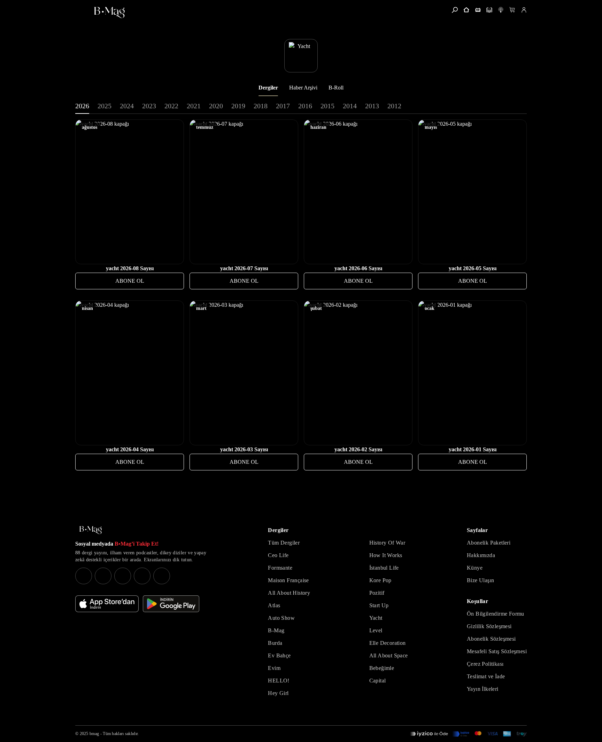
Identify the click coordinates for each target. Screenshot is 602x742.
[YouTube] (103, 576)
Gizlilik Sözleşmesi (489, 626)
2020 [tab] (216, 106)
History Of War (387, 543)
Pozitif (377, 593)
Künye (475, 568)
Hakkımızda (481, 555)
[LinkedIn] (142, 576)
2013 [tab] (372, 106)
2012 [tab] (394, 106)
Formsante (280, 568)
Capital (377, 681)
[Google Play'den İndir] (171, 603)
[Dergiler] (478, 10)
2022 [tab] (171, 106)
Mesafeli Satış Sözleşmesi (497, 651)
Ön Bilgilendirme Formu (495, 614)
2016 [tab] (305, 106)
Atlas (274, 605)
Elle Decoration (387, 643)
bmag (94, 733)
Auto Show (281, 618)
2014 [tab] (350, 106)
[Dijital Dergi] (489, 10)
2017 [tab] (283, 106)
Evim (274, 668)
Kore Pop (380, 580)
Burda (275, 643)
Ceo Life (278, 555)
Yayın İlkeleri (483, 689)
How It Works (385, 555)
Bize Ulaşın (480, 580)
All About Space (388, 655)
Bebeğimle (381, 668)
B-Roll (336, 88)
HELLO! (278, 681)
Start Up (379, 605)
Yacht (376, 618)
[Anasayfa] (466, 10)
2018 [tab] (261, 106)
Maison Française (288, 580)
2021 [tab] (194, 106)
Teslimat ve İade (486, 676)
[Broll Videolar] (501, 10)
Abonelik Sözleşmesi (491, 639)
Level (376, 630)
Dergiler (268, 88)
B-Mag (276, 630)
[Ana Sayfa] (90, 530)
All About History (289, 593)
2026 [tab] (82, 106)
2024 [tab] (127, 106)
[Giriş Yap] (524, 10)
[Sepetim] (512, 10)
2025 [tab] (104, 106)
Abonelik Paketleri (488, 543)
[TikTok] (161, 576)
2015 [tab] (327, 106)
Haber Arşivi (303, 88)
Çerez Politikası (485, 664)
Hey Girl (278, 693)
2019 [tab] (238, 106)
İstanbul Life (384, 568)
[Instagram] (83, 576)
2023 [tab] (149, 106)
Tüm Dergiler (284, 543)
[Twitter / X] (122, 576)
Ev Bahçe (279, 655)
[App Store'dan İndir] (107, 603)
